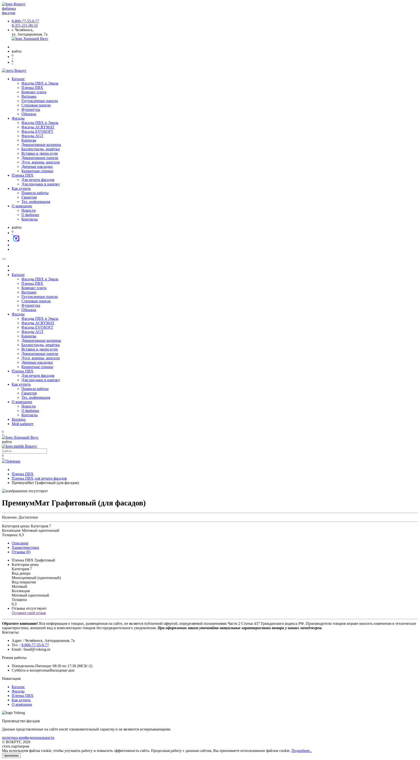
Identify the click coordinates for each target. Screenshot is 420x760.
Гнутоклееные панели (39, 101)
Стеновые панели (36, 105)
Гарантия (29, 197)
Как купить (21, 188)
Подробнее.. (301, 751)
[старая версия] (20, 437)
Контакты (29, 219)
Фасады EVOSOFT (37, 131)
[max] (16, 240)
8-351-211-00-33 (25, 25)
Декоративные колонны (41, 144)
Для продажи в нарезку (40, 184)
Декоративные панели (39, 158)
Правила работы (35, 193)
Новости (28, 210)
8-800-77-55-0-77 (25, 21)
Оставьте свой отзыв (29, 613)
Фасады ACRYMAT (37, 127)
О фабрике (30, 215)
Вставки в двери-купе (39, 153)
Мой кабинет (23, 424)
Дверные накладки (37, 166)
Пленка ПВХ (32, 88)
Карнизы (28, 140)
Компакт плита (33, 92)
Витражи (28, 96)
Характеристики (25, 547)
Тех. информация (35, 202)
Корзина (19, 419)
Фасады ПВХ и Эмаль (39, 83)
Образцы (28, 114)
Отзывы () (21, 552)
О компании (22, 206)
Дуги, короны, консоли (40, 162)
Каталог (18, 79)
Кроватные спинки (37, 171)
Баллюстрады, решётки (40, 149)
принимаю (11, 755)
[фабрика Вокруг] (19, 446)
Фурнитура (30, 109)
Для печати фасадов (37, 180)
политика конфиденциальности (28, 737)
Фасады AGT (32, 136)
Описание (20, 543)
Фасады (18, 118)
